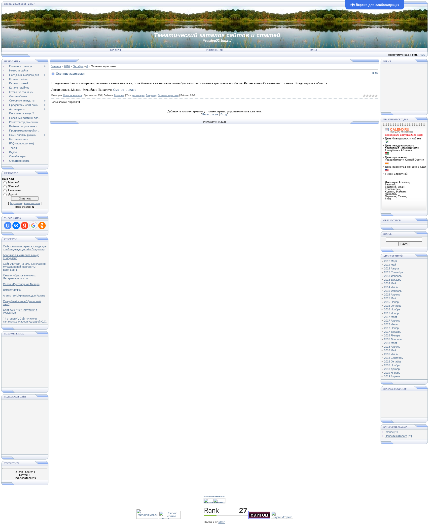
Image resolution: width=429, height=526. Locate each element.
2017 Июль (391, 324)
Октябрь (78, 66)
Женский (13, 186)
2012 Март (390, 261)
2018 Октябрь (392, 361)
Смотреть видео (124, 90)
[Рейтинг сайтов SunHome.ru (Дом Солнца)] (170, 517)
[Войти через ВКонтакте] (16, 225)
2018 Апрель (392, 346)
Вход (313, 50)
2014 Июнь (391, 287)
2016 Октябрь (392, 305)
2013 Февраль (393, 275)
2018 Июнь (391, 354)
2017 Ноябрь (392, 328)
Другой (12, 194)
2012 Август (391, 268)
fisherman (119, 95)
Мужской (13, 182)
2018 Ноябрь (392, 365)
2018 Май (390, 350)
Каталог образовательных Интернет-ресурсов (19, 277)
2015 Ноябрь (392, 301)
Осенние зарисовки (168, 95)
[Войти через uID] (7, 225)
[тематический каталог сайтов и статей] (259, 517)
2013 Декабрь (392, 279)
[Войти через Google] (33, 226)
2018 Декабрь (392, 368)
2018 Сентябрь (393, 357)
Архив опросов (32, 203)
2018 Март (390, 342)
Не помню (14, 190)
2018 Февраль (393, 339)
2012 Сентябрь (393, 272)
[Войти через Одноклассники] (42, 225)
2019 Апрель (392, 376)
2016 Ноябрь (392, 309)
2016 (67, 66)
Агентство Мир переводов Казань (24, 295)
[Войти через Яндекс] (24, 225)
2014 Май (390, 283)
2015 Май (390, 298)
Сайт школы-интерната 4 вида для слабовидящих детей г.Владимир (24, 248)
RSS (422, 54)
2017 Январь (392, 313)
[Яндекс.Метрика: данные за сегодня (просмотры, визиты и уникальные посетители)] (282, 515)
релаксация (138, 95)
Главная (115, 50)
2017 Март (390, 316)
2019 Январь (392, 372)
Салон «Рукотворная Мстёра (21, 284)
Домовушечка (12, 289)
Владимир (151, 95)
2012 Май (390, 264)
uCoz (221, 522)
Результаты (16, 203)
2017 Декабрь (392, 331)
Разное (389, 431)
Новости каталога (72, 95)
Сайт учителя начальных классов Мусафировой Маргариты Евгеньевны (24, 266)
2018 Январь (392, 335)
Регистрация (214, 50)
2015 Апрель (392, 294)
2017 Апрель (392, 320)
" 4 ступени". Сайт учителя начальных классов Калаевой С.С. (25, 320)
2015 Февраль (393, 290)
